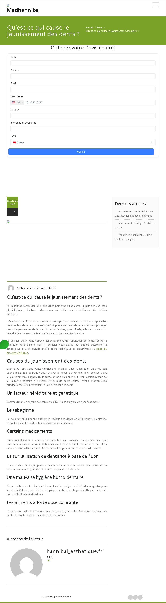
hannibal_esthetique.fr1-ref (38, 288)
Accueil (89, 27)
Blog (99, 27)
